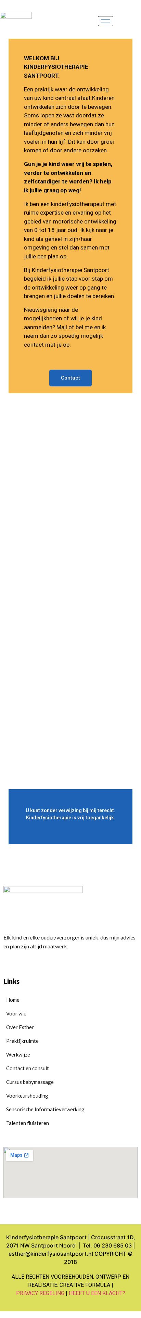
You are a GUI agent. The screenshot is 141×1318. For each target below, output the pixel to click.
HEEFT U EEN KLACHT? (97, 1293)
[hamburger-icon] (105, 21)
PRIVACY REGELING (40, 1293)
